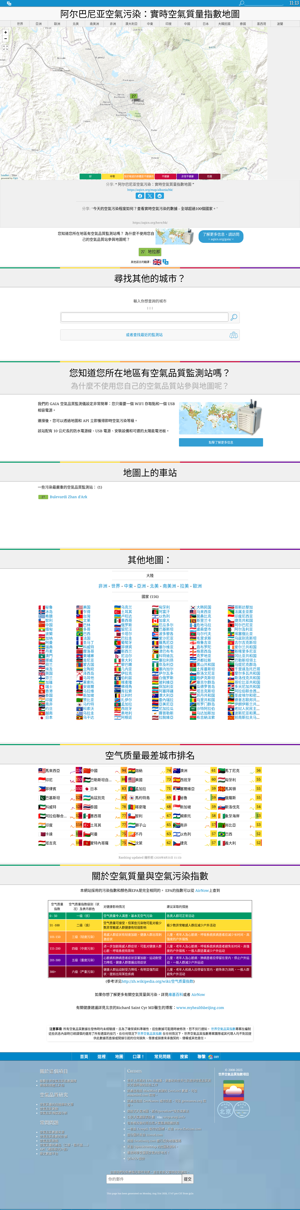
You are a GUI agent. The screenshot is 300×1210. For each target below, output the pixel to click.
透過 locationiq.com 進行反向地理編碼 (154, 1141)
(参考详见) (149, 943)
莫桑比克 (200, 616)
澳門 (45, 655)
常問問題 (49, 1122)
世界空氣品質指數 (223, 1029)
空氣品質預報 (49, 1141)
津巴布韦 (162, 651)
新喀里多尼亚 (242, 651)
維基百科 (175, 994)
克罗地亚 (200, 655)
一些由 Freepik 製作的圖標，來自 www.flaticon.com (164, 1129)
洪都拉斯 (200, 660)
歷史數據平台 (49, 1153)
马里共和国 (202, 699)
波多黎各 (162, 633)
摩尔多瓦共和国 (244, 673)
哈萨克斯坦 (202, 677)
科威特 (85, 646)
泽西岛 (85, 673)
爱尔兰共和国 (242, 646)
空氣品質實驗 (49, 1109)
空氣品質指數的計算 (53, 1136)
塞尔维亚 (162, 646)
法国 (83, 638)
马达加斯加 (202, 713)
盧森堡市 (200, 629)
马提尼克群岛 (242, 664)
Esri (15, 178)
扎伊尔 (123, 699)
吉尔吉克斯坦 (242, 642)
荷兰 (45, 664)
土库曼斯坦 (202, 669)
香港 (45, 691)
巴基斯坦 (162, 629)
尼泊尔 (123, 655)
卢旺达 (123, 616)
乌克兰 (123, 607)
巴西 (83, 633)
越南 (45, 713)
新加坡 (85, 695)
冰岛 (45, 611)
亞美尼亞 (162, 704)
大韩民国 (200, 607)
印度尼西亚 (240, 616)
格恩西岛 (200, 651)
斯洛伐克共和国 (244, 677)
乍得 (83, 611)
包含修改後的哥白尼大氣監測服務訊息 (153, 1123)
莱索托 (85, 682)
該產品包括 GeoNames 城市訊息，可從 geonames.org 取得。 (166, 1103)
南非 (45, 704)
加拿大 (161, 620)
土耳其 (123, 611)
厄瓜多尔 (162, 624)
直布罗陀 (200, 646)
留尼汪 (123, 629)
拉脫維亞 (162, 717)
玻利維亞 (162, 682)
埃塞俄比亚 (240, 633)
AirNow (201, 890)
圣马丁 (85, 642)
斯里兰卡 (200, 620)
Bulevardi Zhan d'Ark (64, 496)
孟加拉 (123, 704)
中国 (45, 624)
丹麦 (45, 651)
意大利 (123, 660)
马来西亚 (200, 611)
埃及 (45, 669)
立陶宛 (85, 669)
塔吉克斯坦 (202, 691)
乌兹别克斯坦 (242, 638)
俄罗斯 (123, 624)
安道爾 (85, 686)
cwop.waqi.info (173, 1117)
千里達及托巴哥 (244, 669)
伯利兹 (123, 677)
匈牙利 (161, 607)
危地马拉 (200, 624)
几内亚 (123, 669)
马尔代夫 (200, 633)
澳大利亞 (162, 695)
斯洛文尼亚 (202, 673)
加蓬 (45, 682)
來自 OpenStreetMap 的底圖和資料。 (153, 1146)
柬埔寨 (85, 655)
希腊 (45, 616)
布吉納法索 (202, 717)
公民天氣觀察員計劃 (141, 1117)
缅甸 (45, 629)
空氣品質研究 (54, 1095)
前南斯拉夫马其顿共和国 (244, 719)
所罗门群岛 (202, 704)
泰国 (45, 695)
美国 (83, 607)
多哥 (83, 629)
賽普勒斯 (162, 713)
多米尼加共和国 (244, 686)
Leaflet (5, 175)
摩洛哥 (85, 651)
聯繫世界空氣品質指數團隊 (58, 1081)
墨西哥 (123, 620)
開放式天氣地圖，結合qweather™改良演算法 (158, 1111)
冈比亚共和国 (242, 655)
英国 (45, 673)
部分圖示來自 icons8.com (145, 1135)
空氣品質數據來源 (52, 1132)
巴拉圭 (123, 638)
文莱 (83, 620)
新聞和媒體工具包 (52, 1085)
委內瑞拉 (162, 699)
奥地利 (123, 713)
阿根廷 (123, 717)
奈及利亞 (162, 664)
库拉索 (123, 691)
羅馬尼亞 (162, 642)
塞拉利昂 (162, 660)
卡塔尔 (123, 633)
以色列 (161, 616)
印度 (45, 699)
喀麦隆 (123, 682)
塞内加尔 (162, 669)
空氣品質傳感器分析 (53, 1113)
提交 (188, 1179)
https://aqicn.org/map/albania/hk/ (150, 190)
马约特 (85, 704)
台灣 (83, 616)
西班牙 (123, 708)
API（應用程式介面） (55, 1149)
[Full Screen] (5, 48)
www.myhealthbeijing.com (200, 1007)
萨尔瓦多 (162, 673)
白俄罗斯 (162, 677)
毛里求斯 (200, 638)
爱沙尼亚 (162, 638)
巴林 (83, 624)
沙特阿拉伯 (202, 708)
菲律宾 (123, 646)
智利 (45, 620)
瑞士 (45, 686)
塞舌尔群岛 (202, 682)
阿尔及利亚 (240, 629)
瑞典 (45, 646)
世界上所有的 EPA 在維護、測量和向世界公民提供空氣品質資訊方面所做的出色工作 (169, 1082)
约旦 (45, 708)
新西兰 (123, 651)
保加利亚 (162, 686)
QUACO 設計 (136, 1158)
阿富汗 (161, 611)
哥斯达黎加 (240, 607)
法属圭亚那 (240, 611)
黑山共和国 (202, 664)
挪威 (45, 660)
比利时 (123, 695)
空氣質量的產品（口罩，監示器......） (65, 1145)
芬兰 (45, 677)
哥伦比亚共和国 (244, 682)
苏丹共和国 (202, 695)
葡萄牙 (123, 642)
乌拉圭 (85, 713)
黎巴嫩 (123, 664)
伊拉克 (123, 673)
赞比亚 (85, 699)
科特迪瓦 (162, 655)
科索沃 (85, 708)
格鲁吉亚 (200, 642)
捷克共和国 (240, 620)
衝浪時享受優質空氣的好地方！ (148, 1152)
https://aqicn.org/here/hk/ (150, 222)
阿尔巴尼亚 (240, 624)
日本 (45, 717)
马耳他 (85, 677)
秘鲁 (45, 607)
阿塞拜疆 (162, 691)
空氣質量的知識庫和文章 (56, 1104)
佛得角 (123, 686)
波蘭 (45, 633)
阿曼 (45, 642)
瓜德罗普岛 (202, 686)
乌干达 (85, 717)
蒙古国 (85, 664)
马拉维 (85, 691)
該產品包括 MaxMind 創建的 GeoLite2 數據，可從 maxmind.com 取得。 (162, 1093)
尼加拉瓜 (162, 708)
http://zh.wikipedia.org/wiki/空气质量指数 (157, 981)
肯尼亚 (85, 660)
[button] (5, 32)
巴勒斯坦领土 (242, 660)
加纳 (45, 638)
